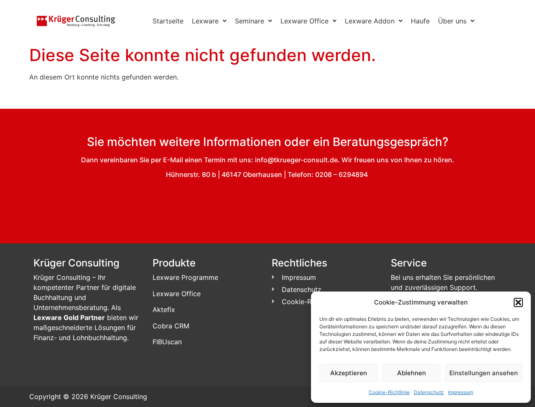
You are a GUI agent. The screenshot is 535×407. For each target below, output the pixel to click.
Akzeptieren (348, 373)
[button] (518, 302)
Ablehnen (411, 373)
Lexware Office (304, 21)
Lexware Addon (370, 21)
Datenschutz (429, 392)
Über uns (452, 21)
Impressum (460, 392)
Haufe (420, 21)
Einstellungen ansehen (483, 373)
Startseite (168, 21)
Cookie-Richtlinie (389, 392)
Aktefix (164, 309)
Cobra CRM (171, 326)
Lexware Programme (185, 277)
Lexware (205, 21)
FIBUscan (167, 342)
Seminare (249, 21)
